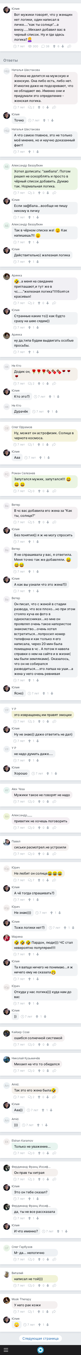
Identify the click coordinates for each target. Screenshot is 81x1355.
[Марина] (7, 938)
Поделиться (69, 46)
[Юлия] (7, 10)
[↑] (55, 46)
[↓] (62, 46)
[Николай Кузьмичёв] (7, 1059)
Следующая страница (40, 1338)
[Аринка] (7, 276)
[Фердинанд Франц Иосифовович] (7, 1168)
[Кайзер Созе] (7, 1033)
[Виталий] (7, 1274)
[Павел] (7, 842)
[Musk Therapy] (7, 1300)
